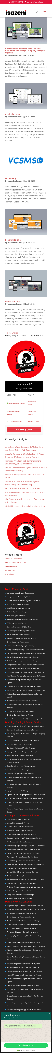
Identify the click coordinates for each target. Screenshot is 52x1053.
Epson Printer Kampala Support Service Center (23, 853)
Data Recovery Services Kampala (18, 819)
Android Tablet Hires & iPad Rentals (19, 898)
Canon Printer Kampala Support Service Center (23, 849)
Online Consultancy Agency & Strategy (20, 646)
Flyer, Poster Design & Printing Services (21, 791)
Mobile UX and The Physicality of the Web (22, 488)
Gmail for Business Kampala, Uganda (20, 715)
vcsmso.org (11, 178)
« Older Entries (11, 333)
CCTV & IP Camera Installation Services (20, 827)
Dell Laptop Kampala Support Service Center (22, 868)
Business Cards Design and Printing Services (22, 730)
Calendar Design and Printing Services (20, 773)
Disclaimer (9, 574)
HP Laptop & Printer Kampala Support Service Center (25, 864)
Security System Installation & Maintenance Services (25, 879)
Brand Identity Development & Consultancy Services (25, 798)
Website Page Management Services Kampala (23, 661)
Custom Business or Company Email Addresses (23, 601)
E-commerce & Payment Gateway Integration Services (26, 653)
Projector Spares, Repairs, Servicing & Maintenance (25, 887)
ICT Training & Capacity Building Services (21, 928)
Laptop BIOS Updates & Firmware (18, 823)
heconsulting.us (13, 240)
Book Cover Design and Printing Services (21, 766)
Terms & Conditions (13, 558)
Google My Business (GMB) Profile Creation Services (25, 664)
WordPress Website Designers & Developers (22, 619)
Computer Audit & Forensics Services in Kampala (24, 924)
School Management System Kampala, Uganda (23, 964)
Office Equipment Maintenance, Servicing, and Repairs (26, 909)
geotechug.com (12, 301)
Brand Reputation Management (18, 642)
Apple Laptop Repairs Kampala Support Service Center (26, 845)
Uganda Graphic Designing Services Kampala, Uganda (26, 795)
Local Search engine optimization (18, 608)
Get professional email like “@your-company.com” (24, 719)
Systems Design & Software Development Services (25, 891)
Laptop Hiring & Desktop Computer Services (22, 872)
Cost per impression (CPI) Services (19, 627)
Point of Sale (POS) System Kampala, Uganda (23, 967)
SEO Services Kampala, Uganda (18, 604)
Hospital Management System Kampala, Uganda (24, 975)
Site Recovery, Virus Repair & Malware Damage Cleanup (26, 690)
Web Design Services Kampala (17, 612)
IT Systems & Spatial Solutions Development (22, 932)
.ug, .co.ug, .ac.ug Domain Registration (20, 593)
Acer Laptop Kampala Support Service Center (23, 857)
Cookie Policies (11, 566)
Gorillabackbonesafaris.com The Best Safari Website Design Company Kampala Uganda (25, 51)
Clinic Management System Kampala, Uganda (23, 985)
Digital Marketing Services (16, 403)
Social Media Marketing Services (18, 634)
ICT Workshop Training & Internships (20, 876)
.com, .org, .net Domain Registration (19, 597)
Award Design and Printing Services (19, 744)
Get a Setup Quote (24, 429)
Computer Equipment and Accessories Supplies (23, 942)
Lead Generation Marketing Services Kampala (23, 668)
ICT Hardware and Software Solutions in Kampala (24, 921)
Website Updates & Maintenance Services (21, 638)
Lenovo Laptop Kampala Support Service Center (23, 861)
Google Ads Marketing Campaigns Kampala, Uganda (25, 672)
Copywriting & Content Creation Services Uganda (24, 686)
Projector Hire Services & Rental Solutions (21, 883)
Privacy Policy (10, 570)
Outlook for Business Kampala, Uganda (20, 711)
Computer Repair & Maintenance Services (21, 834)
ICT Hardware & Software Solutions (19, 842)
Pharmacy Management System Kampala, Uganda (24, 971)
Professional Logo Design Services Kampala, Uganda (25, 726)
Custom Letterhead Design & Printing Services (23, 740)
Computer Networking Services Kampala (21, 895)
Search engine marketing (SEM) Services (21, 631)
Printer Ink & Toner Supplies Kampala (20, 830)
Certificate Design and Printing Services (21, 748)
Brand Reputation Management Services (21, 917)
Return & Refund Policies (15, 562)
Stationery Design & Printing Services (20, 755)
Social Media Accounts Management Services (23, 657)
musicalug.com (12, 114)
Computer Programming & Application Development (25, 649)
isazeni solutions (15, 55)
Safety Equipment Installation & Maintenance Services (26, 946)
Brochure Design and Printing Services (20, 770)
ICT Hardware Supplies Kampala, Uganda (21, 913)
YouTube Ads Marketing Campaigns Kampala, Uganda (26, 676)
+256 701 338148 (17, 2)
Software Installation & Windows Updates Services (24, 838)
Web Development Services (16, 616)
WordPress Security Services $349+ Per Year (22, 701)
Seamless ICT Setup (33, 421)
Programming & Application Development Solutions (25, 906)
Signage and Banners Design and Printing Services (24, 752)
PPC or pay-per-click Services (17, 623)
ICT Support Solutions (15, 421)
